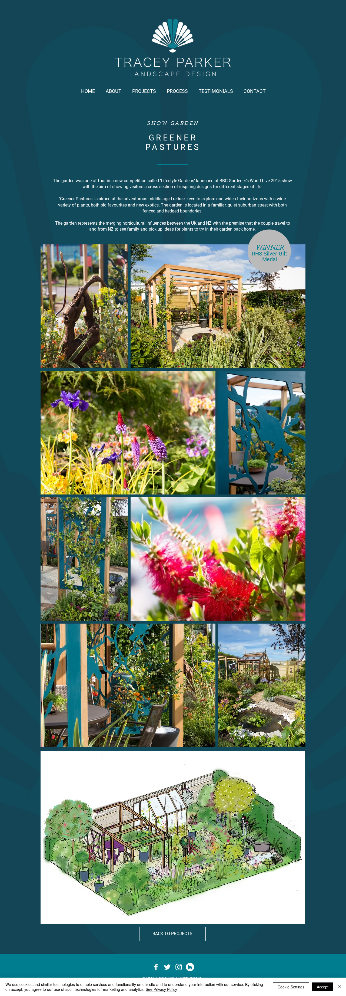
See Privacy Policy (161, 989)
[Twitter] (167, 967)
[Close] (339, 987)
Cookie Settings (291, 987)
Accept (322, 987)
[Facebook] (156, 967)
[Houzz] (190, 967)
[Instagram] (178, 967)
